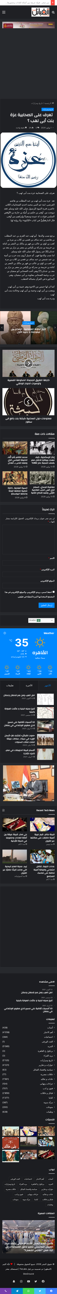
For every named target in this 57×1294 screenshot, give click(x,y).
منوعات (49, 1107)
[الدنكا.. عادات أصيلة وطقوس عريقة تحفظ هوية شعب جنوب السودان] (10, 1131)
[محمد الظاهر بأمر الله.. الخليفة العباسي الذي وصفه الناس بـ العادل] (14, 447)
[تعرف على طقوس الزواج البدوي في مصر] (28, 1154)
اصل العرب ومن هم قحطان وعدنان (19, 695)
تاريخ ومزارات (37, 103)
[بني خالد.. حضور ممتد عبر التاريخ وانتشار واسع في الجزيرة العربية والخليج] (10, 1143)
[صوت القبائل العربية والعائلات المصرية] (40, 12)
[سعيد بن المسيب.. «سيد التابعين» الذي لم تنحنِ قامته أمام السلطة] (10, 1156)
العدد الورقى (47, 1041)
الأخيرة (29, 685)
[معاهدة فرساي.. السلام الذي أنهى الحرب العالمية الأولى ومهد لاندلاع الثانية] (42, 477)
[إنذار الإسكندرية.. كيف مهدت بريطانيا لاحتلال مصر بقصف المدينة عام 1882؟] (42, 447)
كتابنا (51, 1098)
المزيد (50, 1046)
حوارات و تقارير (46, 1065)
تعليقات (10, 685)
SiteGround (28, 1274)
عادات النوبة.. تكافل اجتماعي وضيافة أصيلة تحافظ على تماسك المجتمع (44, 871)
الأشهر (48, 685)
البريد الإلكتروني (47, 569)
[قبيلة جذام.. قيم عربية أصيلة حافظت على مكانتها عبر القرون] (42, 824)
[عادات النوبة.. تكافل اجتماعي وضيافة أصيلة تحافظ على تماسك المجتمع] (42, 856)
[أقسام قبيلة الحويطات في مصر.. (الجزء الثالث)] (45, 754)
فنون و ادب (48, 1088)
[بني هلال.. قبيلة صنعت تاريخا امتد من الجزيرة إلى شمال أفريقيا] (46, 1131)
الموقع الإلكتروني (47, 581)
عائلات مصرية (47, 1074)
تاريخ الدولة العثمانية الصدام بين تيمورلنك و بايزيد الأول (28, 330)
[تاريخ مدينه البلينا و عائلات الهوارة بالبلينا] (45, 712)
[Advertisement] (28, 62)
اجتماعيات (48, 1037)
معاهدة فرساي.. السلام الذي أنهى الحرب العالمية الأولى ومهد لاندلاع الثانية (43, 490)
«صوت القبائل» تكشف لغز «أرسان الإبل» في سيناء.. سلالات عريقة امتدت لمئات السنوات (20, 739)
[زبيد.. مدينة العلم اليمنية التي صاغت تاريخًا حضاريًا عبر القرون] (14, 856)
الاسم (51, 558)
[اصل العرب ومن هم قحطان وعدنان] (45, 699)
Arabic (33, 620)
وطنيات (49, 1112)
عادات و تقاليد (47, 1079)
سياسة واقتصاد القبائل (43, 1069)
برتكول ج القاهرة (45, 1051)
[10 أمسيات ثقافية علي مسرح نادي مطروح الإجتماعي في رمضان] (45, 726)
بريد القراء (48, 1055)
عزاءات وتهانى (46, 1084)
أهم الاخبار (48, 1032)
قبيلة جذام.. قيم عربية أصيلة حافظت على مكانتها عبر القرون (42, 838)
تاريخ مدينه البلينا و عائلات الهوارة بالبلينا (20, 710)
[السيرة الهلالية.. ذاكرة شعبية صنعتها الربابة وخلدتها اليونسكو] (14, 478)
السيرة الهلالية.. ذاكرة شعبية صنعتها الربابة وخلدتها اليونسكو (17, 491)
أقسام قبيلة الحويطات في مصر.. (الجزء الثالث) (20, 752)
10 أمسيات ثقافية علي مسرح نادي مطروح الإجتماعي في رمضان (19, 723)
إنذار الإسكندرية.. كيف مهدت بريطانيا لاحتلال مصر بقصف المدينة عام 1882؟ (43, 460)
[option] (28, 327)
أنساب (50, 1027)
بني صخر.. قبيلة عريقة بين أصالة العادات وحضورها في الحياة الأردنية (15, 838)
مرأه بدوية (48, 1102)
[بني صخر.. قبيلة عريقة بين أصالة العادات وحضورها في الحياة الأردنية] (14, 824)
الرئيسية (48, 103)
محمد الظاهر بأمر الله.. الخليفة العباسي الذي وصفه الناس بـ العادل (17, 460)
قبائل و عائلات (46, 1093)
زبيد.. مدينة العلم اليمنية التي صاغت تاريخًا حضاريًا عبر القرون (15, 870)
